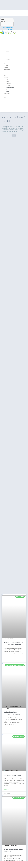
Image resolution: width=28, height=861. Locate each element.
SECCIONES (6, 38)
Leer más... (6, 656)
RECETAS (8, 59)
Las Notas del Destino (12, 775)
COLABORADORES (7, 1)
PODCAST (6, 67)
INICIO (5, 36)
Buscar (2, 19)
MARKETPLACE (7, 69)
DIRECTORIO (6, 3)
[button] (14, 9)
